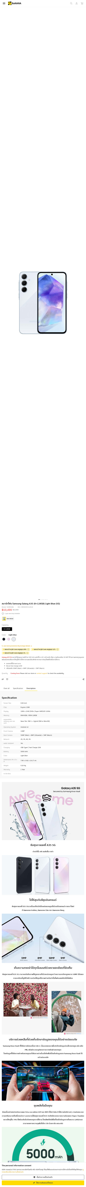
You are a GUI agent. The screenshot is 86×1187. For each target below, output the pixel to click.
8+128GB (7, 629)
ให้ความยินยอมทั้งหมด (44, 1182)
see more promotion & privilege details (17, 646)
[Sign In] (76, 3)
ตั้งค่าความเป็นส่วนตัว (44, 1177)
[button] (40, 599)
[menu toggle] (4, 3)
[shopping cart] (82, 3)
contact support (42, 673)
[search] (71, 3)
